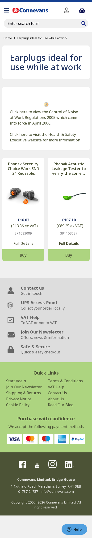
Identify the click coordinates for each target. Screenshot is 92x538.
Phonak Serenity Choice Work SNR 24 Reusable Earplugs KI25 (23, 169)
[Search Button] (83, 23)
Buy (23, 255)
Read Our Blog (60, 404)
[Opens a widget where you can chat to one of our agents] (74, 530)
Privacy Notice (18, 399)
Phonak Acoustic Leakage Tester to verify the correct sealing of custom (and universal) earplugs (69, 169)
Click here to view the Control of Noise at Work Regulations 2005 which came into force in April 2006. (44, 117)
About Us (56, 399)
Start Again (16, 380)
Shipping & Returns (23, 392)
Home (8, 38)
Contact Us (57, 392)
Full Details (23, 243)
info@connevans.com (57, 491)
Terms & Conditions (65, 380)
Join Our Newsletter (24, 387)
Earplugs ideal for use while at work (42, 38)
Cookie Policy (17, 404)
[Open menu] (6, 10)
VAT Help (56, 387)
